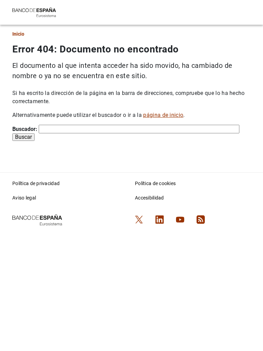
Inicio (18, 34)
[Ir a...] (34, 12)
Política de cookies (155, 183)
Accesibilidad (149, 198)
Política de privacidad (36, 183)
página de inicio (163, 115)
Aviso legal (24, 198)
